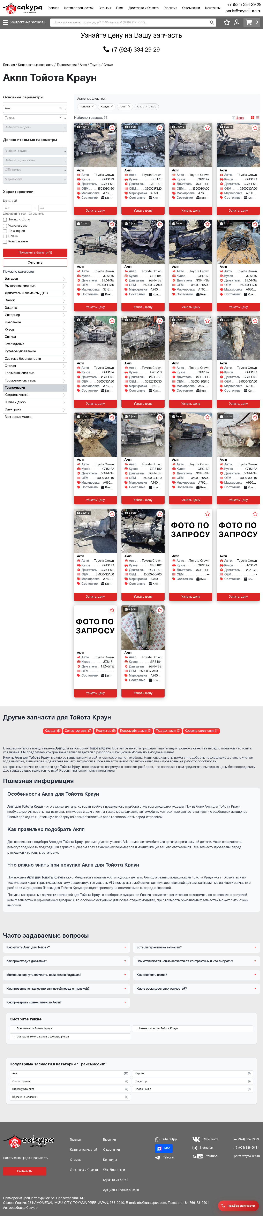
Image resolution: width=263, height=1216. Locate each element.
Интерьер (12, 315)
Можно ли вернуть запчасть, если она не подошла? (44, 975)
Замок (10, 300)
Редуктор (193, 1081)
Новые (13, 236)
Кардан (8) (53, 731)
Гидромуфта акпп (70, 1089)
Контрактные (18, 241)
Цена (240, 118)
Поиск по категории (18, 271)
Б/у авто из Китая (115, 1180)
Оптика (10, 336)
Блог (119, 8)
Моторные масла (18, 417)
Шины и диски (15, 402)
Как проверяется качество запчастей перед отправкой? (48, 988)
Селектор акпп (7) (78, 731)
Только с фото (19, 219)
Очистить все (146, 106)
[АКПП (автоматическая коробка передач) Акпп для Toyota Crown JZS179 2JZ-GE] (238, 531)
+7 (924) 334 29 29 (244, 5)
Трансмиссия (15, 387)
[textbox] (33, 127)
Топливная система (20, 373)
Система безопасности (23, 358)
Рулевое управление (20, 351)
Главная (53, 8)
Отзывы (105, 8)
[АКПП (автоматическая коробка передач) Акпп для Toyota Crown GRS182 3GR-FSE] (190, 145)
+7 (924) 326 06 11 (246, 1148)
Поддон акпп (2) (168, 731)
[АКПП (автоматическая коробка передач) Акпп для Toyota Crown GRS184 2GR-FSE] (143, 242)
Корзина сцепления (70, 1097)
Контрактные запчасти (27, 22)
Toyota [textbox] (33, 118)
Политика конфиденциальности (25, 1158)
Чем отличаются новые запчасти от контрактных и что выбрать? (185, 961)
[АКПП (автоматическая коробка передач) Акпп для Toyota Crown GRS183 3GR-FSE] (95, 145)
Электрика (13, 409)
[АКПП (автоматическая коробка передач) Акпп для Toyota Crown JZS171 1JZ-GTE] (95, 627)
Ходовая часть (16, 395)
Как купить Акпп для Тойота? (28, 947)
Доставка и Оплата (143, 8)
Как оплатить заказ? (152, 975)
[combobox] (35, 109)
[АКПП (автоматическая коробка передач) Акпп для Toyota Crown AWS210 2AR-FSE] (143, 338)
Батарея (11, 278)
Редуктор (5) (106, 731)
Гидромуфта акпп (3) (135, 731)
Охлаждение (14, 344)
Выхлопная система (20, 286)
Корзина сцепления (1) (201, 731)
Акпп (70, 1073)
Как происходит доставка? (27, 961)
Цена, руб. (10, 201)
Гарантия (170, 8)
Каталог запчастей (78, 8)
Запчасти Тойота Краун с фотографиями (43, 1037)
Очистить (35, 262)
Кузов (9, 329)
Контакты (212, 8)
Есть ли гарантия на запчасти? (159, 947)
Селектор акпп (70, 1081)
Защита (11, 308)
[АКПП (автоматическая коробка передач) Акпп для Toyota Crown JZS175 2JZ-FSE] (143, 145)
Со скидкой (16, 231)
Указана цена (17, 226)
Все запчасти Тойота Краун (34, 1028)
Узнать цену (95, 210)
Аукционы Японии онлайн (121, 1190)
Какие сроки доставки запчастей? (162, 988)
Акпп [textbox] (33, 108)
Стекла (10, 366)
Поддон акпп (193, 1089)
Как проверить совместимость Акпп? (34, 1002)
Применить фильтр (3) (35, 252)
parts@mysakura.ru (243, 11)
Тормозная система (20, 380)
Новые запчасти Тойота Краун (158, 1028)
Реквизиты (24, 1171)
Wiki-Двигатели (114, 1170)
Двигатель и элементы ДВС (26, 293)
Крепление (13, 322)
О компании (191, 8)
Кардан (193, 1073)
